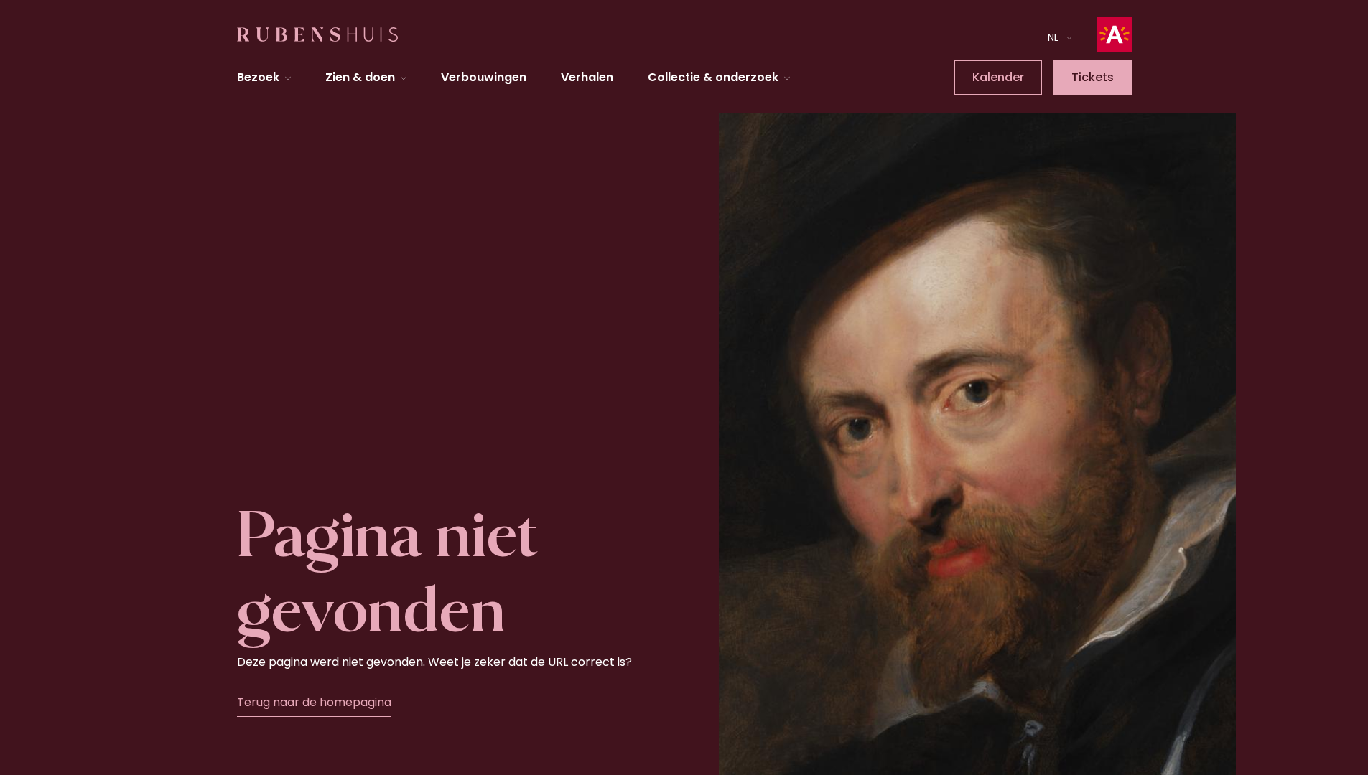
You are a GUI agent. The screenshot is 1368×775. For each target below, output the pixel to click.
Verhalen (587, 77)
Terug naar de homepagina (314, 702)
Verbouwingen (483, 77)
